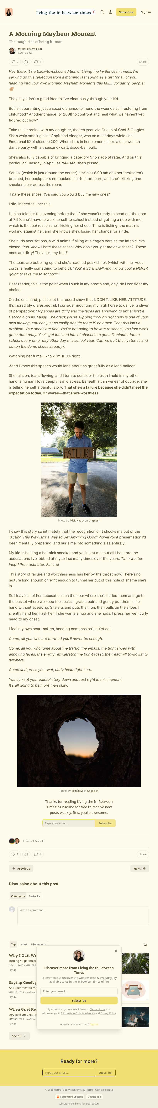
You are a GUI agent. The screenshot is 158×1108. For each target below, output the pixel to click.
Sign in (146, 12)
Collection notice (104, 1089)
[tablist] (25, 896)
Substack (63, 1103)
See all (16, 1036)
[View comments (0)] (26, 62)
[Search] (102, 12)
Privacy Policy (108, 1013)
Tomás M (77, 790)
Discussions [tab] (38, 944)
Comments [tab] (18, 896)
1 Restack (38, 841)
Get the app (94, 1096)
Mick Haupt (77, 520)
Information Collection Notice (78, 1013)
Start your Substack (71, 1096)
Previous (23, 868)
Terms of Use (97, 1009)
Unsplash (94, 520)
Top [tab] (13, 944)
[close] (116, 951)
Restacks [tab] (34, 896)
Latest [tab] (23, 944)
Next (137, 868)
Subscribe (126, 12)
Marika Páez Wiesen (30, 49)
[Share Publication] (110, 12)
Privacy (81, 1089)
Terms (90, 1089)
